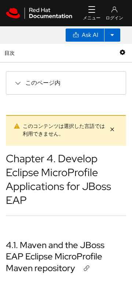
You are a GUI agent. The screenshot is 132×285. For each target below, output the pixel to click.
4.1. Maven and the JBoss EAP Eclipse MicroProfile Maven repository (55, 256)
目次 (10, 52)
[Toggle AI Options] (112, 35)
